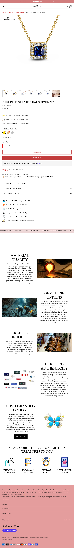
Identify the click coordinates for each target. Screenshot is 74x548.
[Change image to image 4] (31, 93)
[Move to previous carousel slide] (65, 243)
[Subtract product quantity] (4, 146)
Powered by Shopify (7, 539)
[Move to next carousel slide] (70, 243)
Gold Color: (10, 129)
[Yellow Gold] (4, 132)
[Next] (53, 1)
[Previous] (21, 1)
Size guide (8, 137)
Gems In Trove (7, 105)
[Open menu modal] (3, 6)
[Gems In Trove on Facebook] (3, 526)
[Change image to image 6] (47, 93)
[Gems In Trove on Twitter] (15, 526)
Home (4, 12)
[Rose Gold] (8, 132)
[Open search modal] (67, 6)
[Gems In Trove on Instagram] (6, 526)
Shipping (5, 170)
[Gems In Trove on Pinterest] (9, 526)
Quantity (5, 142)
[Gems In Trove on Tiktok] (12, 526)
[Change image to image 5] (39, 93)
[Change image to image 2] (14, 93)
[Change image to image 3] (22, 93)
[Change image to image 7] (56, 93)
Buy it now (37, 157)
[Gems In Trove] (37, 6)
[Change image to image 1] (6, 93)
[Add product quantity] (9, 146)
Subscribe (68, 520)
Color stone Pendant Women (16, 12)
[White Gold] (12, 132)
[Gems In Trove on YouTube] (18, 526)
